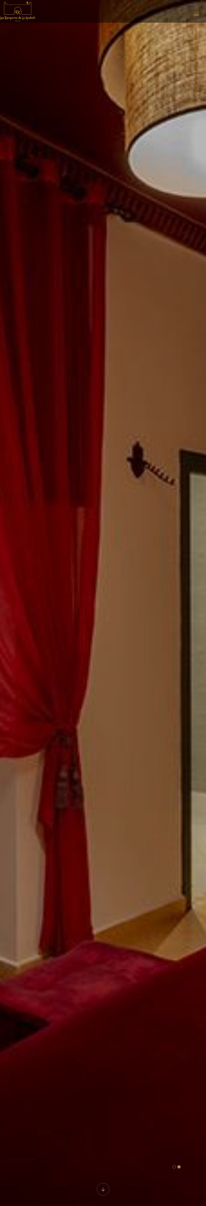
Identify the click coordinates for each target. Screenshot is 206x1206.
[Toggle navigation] (196, 15)
